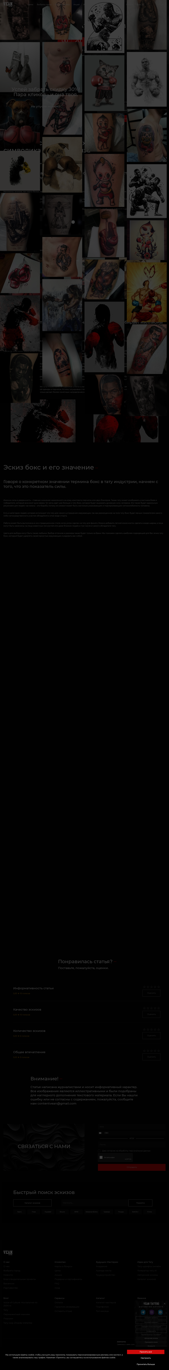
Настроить (146, 1358)
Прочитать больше (146, 1364)
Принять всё (146, 1352)
